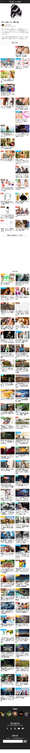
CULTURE (2, 125)
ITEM (17, 193)
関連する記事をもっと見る (15, 235)
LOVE (17, 46)
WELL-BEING (18, 111)
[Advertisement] (15, 254)
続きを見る (15, 42)
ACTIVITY (2, 274)
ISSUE (2, 84)
